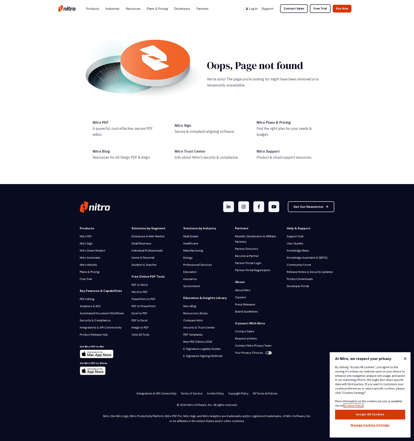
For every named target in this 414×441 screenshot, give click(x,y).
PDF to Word (140, 285)
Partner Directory (246, 249)
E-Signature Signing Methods (203, 356)
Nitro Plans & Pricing (274, 122)
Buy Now (342, 8)
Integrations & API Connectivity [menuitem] (156, 393)
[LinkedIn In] (228, 206)
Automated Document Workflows (102, 313)
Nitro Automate (90, 258)
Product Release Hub (94, 334)
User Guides (295, 243)
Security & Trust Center (199, 327)
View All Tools (140, 334)
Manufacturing (193, 250)
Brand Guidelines (246, 311)
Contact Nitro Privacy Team (253, 345)
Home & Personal (143, 258)
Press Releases (245, 304)
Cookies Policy (353, 405)
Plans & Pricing (89, 272)
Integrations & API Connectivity (101, 327)
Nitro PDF (100, 122)
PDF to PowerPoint (143, 306)
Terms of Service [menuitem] (191, 393)
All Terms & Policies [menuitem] (265, 393)
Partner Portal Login (248, 263)
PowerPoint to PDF (143, 299)
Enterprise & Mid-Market (148, 236)
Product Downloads (300, 279)
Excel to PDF (139, 313)
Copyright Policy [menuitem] (238, 393)
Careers (240, 297)
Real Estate (190, 236)
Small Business (141, 243)
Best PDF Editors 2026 (197, 342)
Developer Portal (298, 286)
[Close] (405, 358)
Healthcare (190, 243)
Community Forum (299, 265)
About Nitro (242, 290)
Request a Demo (246, 338)
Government (191, 286)
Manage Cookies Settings (370, 425)
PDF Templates (193, 334)
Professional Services (197, 265)
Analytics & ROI (90, 306)
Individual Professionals (147, 250)
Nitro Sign (183, 125)
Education (190, 272)
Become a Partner (247, 256)
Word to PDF (140, 292)
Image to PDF (140, 327)
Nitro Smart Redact (92, 250)
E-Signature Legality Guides (202, 349)
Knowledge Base (298, 250)
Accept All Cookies (370, 414)
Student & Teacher (144, 265)
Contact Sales (294, 8)
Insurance (190, 279)
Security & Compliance (95, 320)
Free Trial (320, 8)
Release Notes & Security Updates (310, 272)
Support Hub (295, 236)
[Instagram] (243, 206)
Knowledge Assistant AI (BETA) (307, 258)
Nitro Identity (88, 265)
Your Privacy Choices (249, 353)
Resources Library (195, 313)
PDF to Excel (139, 320)
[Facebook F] (258, 206)
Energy (188, 258)
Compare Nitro (193, 320)
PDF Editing (87, 299)
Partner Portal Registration (252, 270)
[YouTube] (273, 206)
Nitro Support (268, 151)
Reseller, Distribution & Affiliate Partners (255, 239)
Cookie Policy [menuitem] (215, 393)
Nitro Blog (101, 151)
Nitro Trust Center (190, 151)
